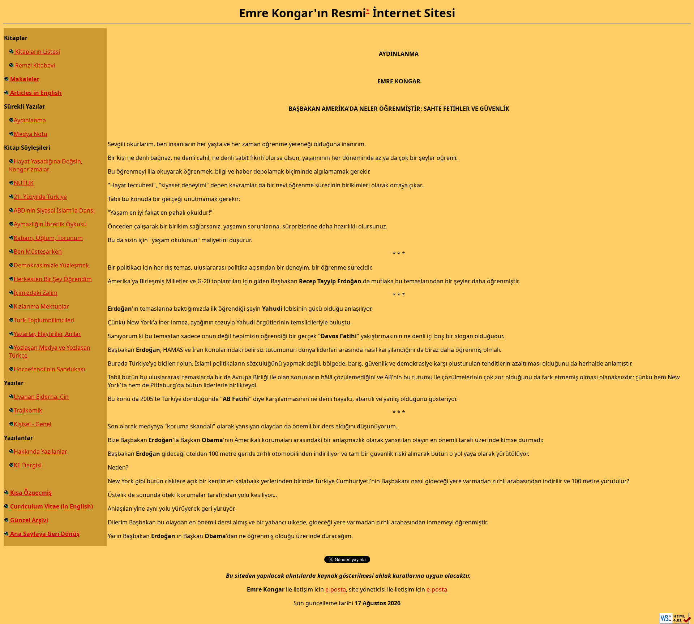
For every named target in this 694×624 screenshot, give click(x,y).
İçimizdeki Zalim (35, 293)
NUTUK (24, 183)
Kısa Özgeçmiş (30, 493)
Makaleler (24, 79)
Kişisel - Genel (32, 424)
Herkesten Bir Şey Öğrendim (53, 279)
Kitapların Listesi (37, 52)
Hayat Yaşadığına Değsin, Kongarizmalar (45, 165)
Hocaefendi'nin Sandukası (49, 369)
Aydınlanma (30, 120)
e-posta (335, 589)
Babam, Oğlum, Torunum (48, 238)
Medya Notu (30, 134)
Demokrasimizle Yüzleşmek (51, 265)
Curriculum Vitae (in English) (51, 506)
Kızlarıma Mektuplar (41, 306)
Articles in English (35, 93)
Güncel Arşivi (28, 520)
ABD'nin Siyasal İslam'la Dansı (54, 210)
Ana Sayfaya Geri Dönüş (44, 534)
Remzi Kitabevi (34, 65)
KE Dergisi (28, 465)
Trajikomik (28, 410)
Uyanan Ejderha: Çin (41, 397)
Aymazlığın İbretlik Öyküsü (50, 224)
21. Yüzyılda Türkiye (40, 197)
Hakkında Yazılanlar (40, 451)
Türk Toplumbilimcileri (44, 320)
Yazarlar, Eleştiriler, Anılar (47, 334)
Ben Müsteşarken (38, 252)
